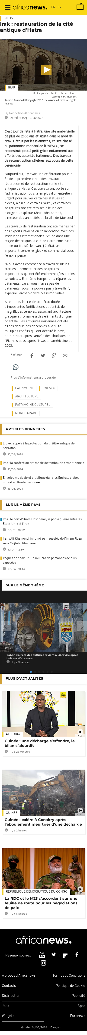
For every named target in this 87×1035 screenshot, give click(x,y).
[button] (46, 70)
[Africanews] (30, 7)
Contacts (9, 986)
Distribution (11, 996)
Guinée (11, 813)
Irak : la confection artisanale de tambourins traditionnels (43, 463)
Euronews (77, 1016)
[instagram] (43, 962)
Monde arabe (26, 413)
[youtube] (42, 955)
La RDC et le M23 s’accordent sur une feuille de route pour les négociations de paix (41, 903)
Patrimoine (24, 388)
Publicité (78, 996)
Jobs (5, 1006)
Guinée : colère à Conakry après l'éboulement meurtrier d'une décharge (43, 822)
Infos (8, 18)
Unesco (48, 388)
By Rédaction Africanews (22, 113)
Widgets (8, 1016)
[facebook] (77, 955)
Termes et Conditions (68, 976)
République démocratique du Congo (37, 891)
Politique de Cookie (70, 986)
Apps (81, 1006)
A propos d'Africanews (18, 976)
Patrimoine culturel (32, 405)
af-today (13, 734)
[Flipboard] (65, 955)
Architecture (27, 396)
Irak (11, 87)
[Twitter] (54, 955)
